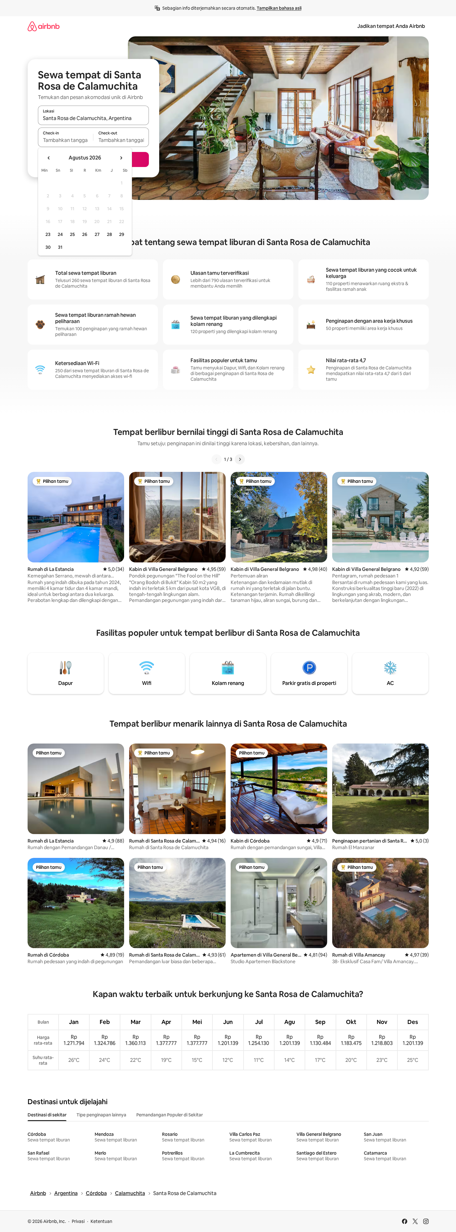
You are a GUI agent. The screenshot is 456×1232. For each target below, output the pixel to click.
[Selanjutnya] (240, 459)
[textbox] (65, 140)
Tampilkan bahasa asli (279, 8)
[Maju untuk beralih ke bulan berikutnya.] (121, 158)
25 (72, 234)
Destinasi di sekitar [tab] (47, 1115)
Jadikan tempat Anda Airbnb (391, 26)
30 (48, 247)
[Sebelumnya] (217, 459)
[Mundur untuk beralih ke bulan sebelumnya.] (49, 158)
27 (97, 234)
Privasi (78, 1221)
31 (60, 247)
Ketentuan (101, 1221)
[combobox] (93, 118)
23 (47, 234)
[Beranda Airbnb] (44, 26)
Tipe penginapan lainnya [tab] (101, 1115)
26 (84, 234)
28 (109, 234)
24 (60, 234)
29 (121, 234)
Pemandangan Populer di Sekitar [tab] (169, 1115)
